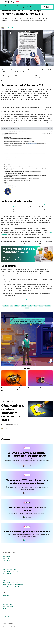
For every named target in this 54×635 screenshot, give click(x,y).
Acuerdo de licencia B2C (46, 615)
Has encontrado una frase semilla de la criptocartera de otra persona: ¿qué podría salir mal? (13, 389)
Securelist (4, 623)
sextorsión (47, 305)
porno (35, 305)
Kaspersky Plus (6, 558)
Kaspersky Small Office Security (9, 569)
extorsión (24, 305)
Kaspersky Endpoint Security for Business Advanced (14, 586)
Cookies (14, 616)
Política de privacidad (28, 615)
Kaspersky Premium (7, 560)
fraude (30, 305)
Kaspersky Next (6, 580)
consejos (17, 305)
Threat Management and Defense (10, 599)
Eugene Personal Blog (11, 623)
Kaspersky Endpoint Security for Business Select (13, 584)
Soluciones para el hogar (9, 552)
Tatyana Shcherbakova (9, 27)
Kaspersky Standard (7, 556)
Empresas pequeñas (7, 565)
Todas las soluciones (7, 562)
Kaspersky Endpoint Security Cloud (10, 571)
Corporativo (6, 592)
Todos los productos (7, 573)
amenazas (5, 305)
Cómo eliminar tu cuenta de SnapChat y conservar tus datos (13, 412)
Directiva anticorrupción (36, 615)
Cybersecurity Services (8, 597)
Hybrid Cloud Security (7, 604)
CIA (11, 305)
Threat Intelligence (7, 608)
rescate (41, 305)
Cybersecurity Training (8, 606)
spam (27, 308)
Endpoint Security (6, 602)
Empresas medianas (7, 576)
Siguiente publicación (8, 401)
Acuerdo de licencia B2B (7, 616)
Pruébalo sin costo (47, 6)
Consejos (27, 447)
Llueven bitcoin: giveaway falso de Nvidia (27, 531)
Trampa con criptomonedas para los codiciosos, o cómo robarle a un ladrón (40, 388)
